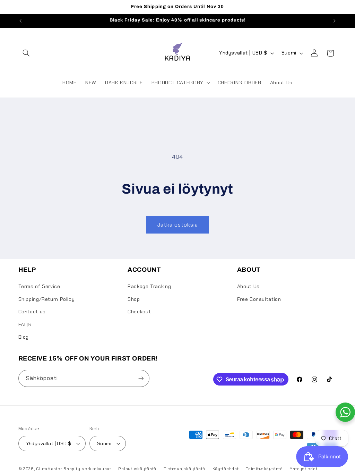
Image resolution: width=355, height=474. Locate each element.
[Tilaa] (141, 378)
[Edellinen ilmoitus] (20, 21)
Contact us (32, 311)
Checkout (139, 311)
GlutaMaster (49, 469)
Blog (23, 336)
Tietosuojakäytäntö (184, 469)
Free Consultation (259, 299)
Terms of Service (39, 286)
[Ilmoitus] (334, 21)
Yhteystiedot (303, 469)
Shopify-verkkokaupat (87, 469)
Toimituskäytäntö (264, 469)
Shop (134, 299)
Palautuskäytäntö (137, 469)
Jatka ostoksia (177, 224)
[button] (26, 53)
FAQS (25, 324)
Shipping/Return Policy (46, 299)
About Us (248, 286)
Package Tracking (149, 286)
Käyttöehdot (226, 469)
